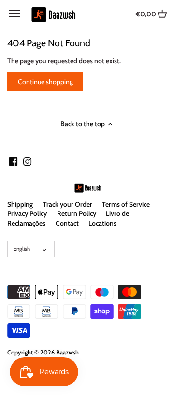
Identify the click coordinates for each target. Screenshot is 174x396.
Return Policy (76, 213)
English (22, 248)
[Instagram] (27, 161)
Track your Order (67, 204)
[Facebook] (13, 161)
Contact (67, 223)
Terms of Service (126, 204)
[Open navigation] (14, 13)
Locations (102, 223)
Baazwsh (67, 352)
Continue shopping (45, 81)
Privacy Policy (27, 213)
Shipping (20, 204)
